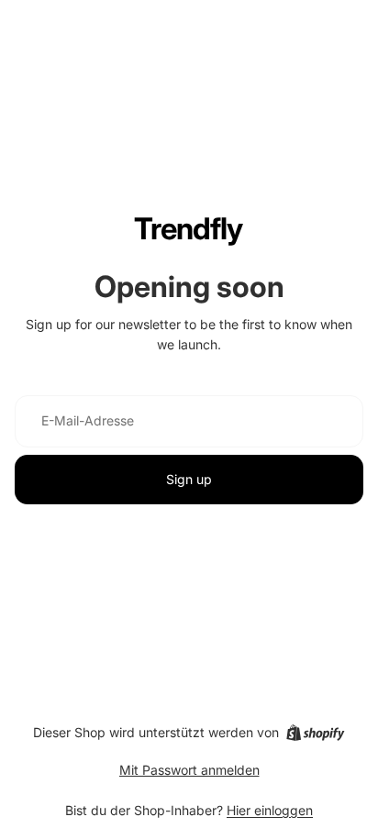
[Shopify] (315, 732)
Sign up (189, 479)
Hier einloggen (270, 810)
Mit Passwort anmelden (189, 770)
